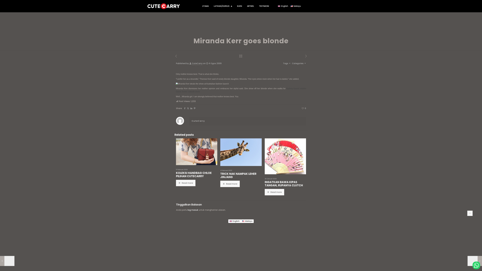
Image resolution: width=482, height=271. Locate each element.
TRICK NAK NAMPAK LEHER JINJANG (238, 175)
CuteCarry (197, 63)
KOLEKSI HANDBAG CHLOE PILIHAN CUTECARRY (194, 174)
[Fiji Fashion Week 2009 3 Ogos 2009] (7, 261)
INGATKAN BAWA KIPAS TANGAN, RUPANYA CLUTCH (284, 183)
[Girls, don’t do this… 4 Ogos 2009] (475, 261)
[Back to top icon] (470, 213)
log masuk (193, 210)
